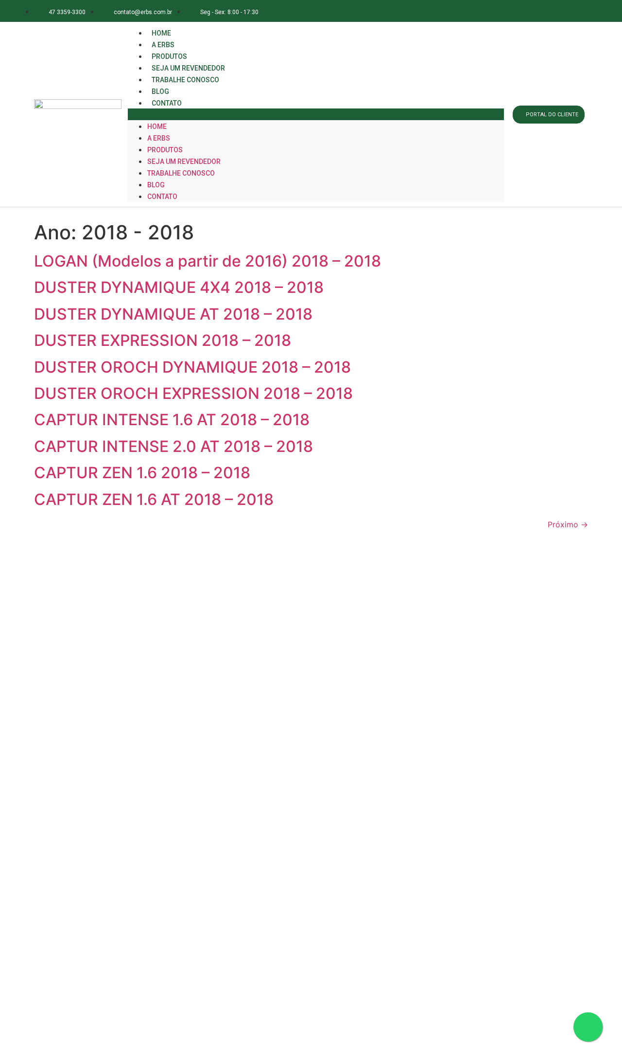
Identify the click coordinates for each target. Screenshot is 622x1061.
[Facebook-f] (510, 11)
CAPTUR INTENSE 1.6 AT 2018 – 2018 (172, 419)
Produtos (165, 150)
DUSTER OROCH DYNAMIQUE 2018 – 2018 (192, 367)
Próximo (568, 524)
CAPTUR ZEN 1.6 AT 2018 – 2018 (154, 499)
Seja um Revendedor (184, 161)
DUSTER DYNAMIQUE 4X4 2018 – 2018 (179, 287)
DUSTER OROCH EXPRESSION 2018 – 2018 (193, 393)
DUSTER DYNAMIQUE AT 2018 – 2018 (173, 314)
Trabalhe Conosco (185, 80)
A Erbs (158, 138)
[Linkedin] (554, 11)
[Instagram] (532, 11)
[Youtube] (575, 11)
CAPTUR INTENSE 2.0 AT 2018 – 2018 (173, 446)
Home (157, 126)
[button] (316, 114)
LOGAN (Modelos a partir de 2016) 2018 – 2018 (207, 261)
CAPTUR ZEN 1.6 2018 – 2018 (142, 472)
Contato (167, 103)
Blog (156, 185)
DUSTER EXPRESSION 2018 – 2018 (162, 340)
